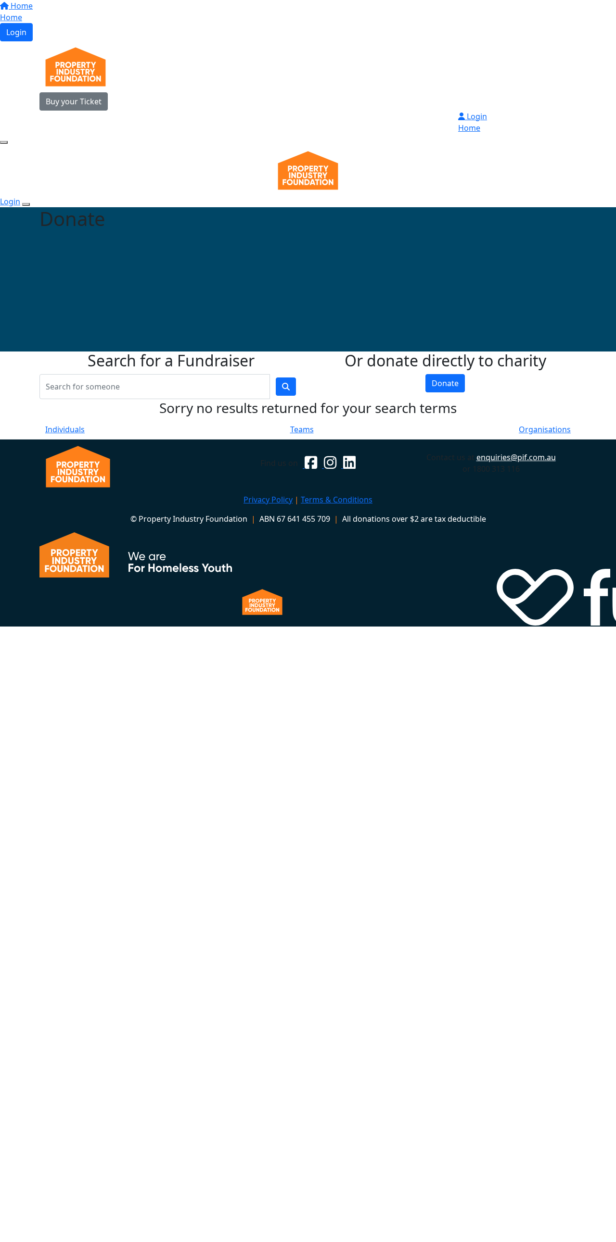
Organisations (545, 429)
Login (16, 32)
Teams (302, 429)
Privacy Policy (268, 499)
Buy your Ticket (74, 101)
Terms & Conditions (336, 499)
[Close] (26, 204)
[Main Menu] (4, 142)
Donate (445, 383)
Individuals (65, 429)
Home (21, 5)
